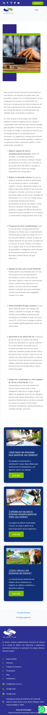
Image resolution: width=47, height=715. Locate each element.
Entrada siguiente (23, 617)
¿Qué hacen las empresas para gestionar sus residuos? (23, 453)
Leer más (16, 475)
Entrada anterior (23, 613)
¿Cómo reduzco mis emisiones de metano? (20, 571)
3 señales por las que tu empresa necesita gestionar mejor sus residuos (23, 514)
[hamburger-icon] (36, 10)
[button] (41, 709)
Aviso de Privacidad (23, 710)
